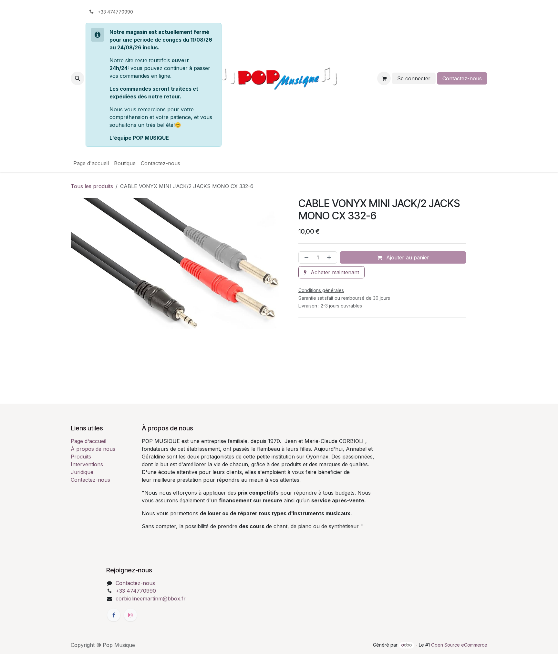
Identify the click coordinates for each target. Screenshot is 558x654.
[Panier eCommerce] (384, 78)
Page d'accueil (88, 441)
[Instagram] (130, 615)
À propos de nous (93, 449)
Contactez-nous (462, 78)
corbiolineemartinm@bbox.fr (151, 598)
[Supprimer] (305, 257)
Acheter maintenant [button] (334, 272)
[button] (77, 78)
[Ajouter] (330, 257)
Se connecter (413, 78)
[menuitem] (91, 163)
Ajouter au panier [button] (407, 257)
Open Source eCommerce (459, 645)
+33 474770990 (136, 591)
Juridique (82, 472)
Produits (81, 456)
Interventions (87, 464)
